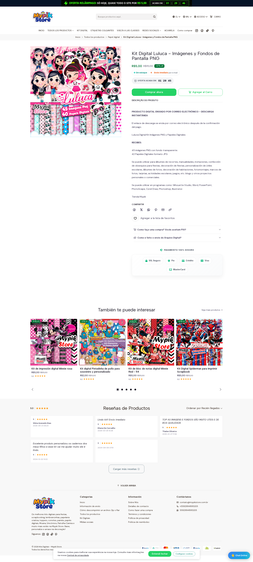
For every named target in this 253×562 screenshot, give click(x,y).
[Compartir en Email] (162, 210)
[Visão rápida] (74, 346)
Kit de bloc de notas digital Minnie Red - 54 (148, 370)
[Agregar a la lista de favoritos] (74, 339)
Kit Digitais (85, 518)
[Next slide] (220, 389)
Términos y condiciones (139, 514)
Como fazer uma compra (140, 510)
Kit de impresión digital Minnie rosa (51, 368)
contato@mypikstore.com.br (194, 502)
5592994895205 (188, 510)
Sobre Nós (133, 502)
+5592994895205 (189, 506)
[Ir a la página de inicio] (43, 16)
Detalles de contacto (138, 506)
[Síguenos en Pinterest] (212, 30)
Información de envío (90, 506)
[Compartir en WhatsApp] (148, 210)
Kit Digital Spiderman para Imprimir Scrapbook (197, 370)
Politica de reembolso (138, 522)
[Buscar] (154, 17)
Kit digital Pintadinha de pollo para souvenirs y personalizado (100, 370)
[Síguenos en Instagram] (196, 30)
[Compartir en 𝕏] (141, 210)
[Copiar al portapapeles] (170, 210)
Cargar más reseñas (125, 469)
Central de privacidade (78, 555)
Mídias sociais (86, 522)
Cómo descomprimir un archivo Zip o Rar (100, 510)
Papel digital (114, 37)
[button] (117, 389)
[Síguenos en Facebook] (202, 30)
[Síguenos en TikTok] (207, 30)
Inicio (77, 37)
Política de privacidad (138, 518)
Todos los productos (94, 37)
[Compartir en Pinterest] (155, 210)
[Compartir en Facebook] (134, 210)
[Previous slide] (33, 389)
